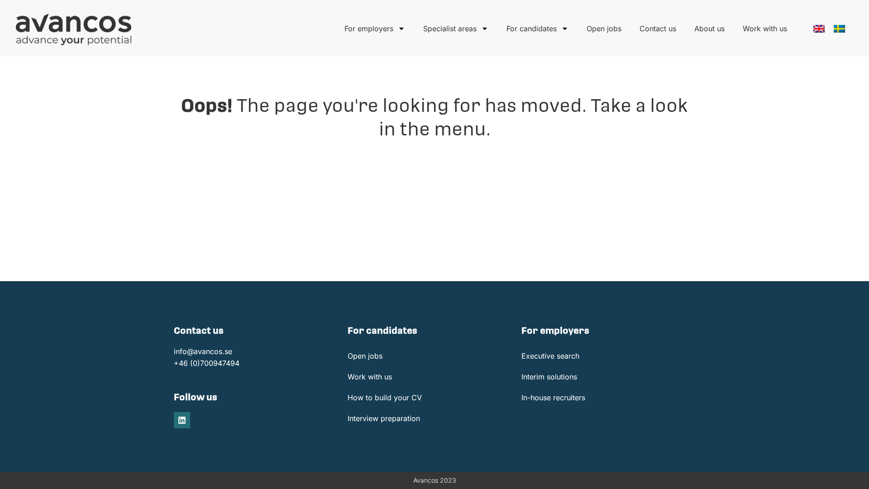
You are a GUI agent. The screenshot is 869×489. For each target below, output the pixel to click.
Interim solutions (549, 376)
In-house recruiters (553, 397)
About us (709, 28)
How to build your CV (385, 397)
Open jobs (604, 28)
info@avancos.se (203, 351)
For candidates (531, 28)
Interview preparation (384, 418)
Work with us (765, 28)
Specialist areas (450, 28)
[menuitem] (819, 28)
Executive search (550, 355)
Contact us (658, 28)
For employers (368, 28)
